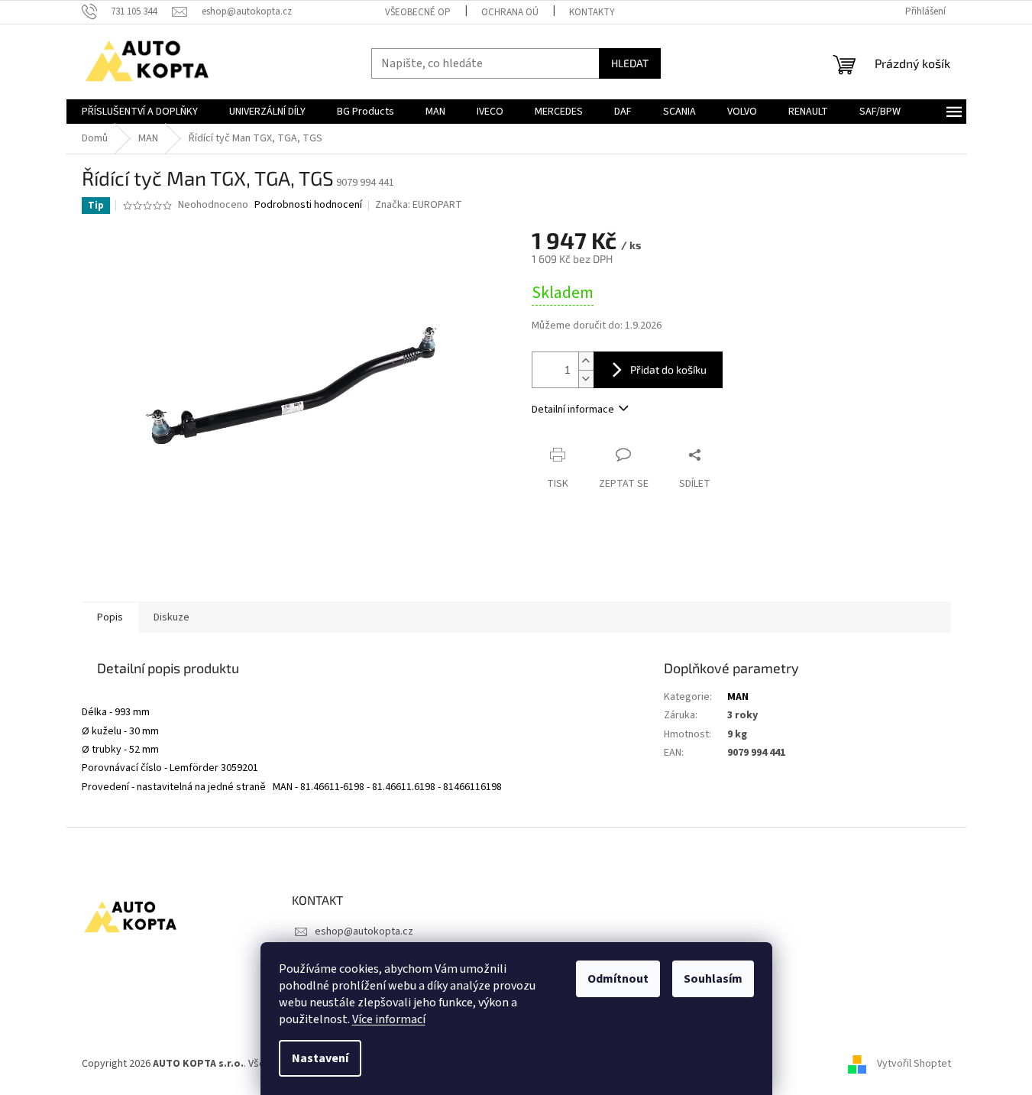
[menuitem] (139, 111)
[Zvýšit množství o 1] (586, 361)
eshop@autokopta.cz (364, 931)
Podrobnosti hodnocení (308, 205)
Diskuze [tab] (171, 617)
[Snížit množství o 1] (586, 378)
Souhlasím (713, 978)
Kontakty (592, 12)
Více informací (388, 1019)
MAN (738, 697)
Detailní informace (573, 409)
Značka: (418, 204)
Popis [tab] (110, 617)
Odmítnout (618, 978)
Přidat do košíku (668, 369)
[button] (361, 697)
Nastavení (320, 1058)
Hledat (630, 63)
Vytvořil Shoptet (914, 1063)
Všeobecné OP (418, 12)
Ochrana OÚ (510, 12)
